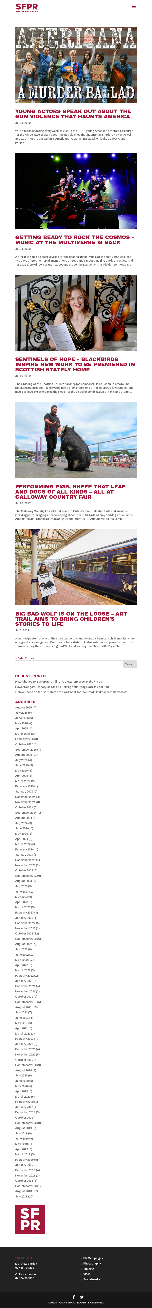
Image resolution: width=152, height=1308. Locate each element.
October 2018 (24, 1180)
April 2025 (21, 775)
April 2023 (21, 902)
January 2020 (24, 1107)
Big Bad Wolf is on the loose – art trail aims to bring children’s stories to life (71, 619)
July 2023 (21, 886)
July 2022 (21, 949)
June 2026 (22, 718)
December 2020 (25, 1049)
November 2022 (25, 928)
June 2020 (22, 1080)
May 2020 (21, 1086)
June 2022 (22, 954)
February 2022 (24, 975)
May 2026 (21, 723)
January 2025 (24, 791)
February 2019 (24, 1159)
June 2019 (22, 1138)
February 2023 (24, 912)
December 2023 (25, 860)
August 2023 (23, 881)
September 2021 (26, 1002)
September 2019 (26, 1123)
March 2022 (22, 970)
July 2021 (21, 1012)
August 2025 (23, 754)
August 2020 (23, 1070)
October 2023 (24, 870)
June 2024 (22, 828)
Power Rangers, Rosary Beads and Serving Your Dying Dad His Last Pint (62, 687)
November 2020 (25, 1054)
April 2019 (21, 1149)
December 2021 (25, 986)
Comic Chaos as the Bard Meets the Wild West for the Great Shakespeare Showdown (71, 692)
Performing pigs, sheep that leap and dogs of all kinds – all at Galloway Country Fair (70, 492)
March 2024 (23, 844)
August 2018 (23, 1191)
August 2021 (23, 1007)
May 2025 (21, 770)
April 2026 (21, 728)
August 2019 (23, 1128)
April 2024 (21, 839)
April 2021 (21, 1028)
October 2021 (24, 996)
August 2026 (23, 707)
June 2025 (22, 765)
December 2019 (25, 1112)
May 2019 (21, 1143)
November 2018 (25, 1175)
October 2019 (24, 1117)
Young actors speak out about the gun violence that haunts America (73, 114)
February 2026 (24, 739)
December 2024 (25, 796)
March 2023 (22, 907)
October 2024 (24, 807)
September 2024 (26, 812)
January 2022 (24, 981)
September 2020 (26, 1065)
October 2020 (24, 1059)
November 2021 (25, 991)
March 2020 (22, 1096)
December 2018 (25, 1170)
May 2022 (21, 959)
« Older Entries (24, 658)
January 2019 (24, 1164)
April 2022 (21, 965)
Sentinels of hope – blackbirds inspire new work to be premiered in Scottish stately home (75, 364)
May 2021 (21, 1022)
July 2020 (21, 1075)
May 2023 (21, 896)
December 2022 (25, 923)
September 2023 (26, 875)
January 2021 (24, 1044)
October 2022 (24, 933)
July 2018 (21, 1196)
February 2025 (24, 786)
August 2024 (23, 817)
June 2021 (22, 1017)
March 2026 (22, 733)
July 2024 (21, 823)
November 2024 (25, 802)
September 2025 (26, 749)
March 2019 (22, 1154)
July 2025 (21, 760)
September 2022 (26, 938)
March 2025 (22, 781)
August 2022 (23, 944)
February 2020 (24, 1101)
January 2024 (24, 854)
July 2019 (21, 1133)
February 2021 (24, 1038)
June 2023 (22, 891)
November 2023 (25, 865)
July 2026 (21, 712)
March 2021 (22, 1033)
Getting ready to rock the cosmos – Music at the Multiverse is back (74, 240)
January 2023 (24, 917)
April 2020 (21, 1091)
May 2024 (21, 833)
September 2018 (26, 1186)
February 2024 (24, 849)
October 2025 (24, 744)
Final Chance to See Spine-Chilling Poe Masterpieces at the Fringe (58, 681)
